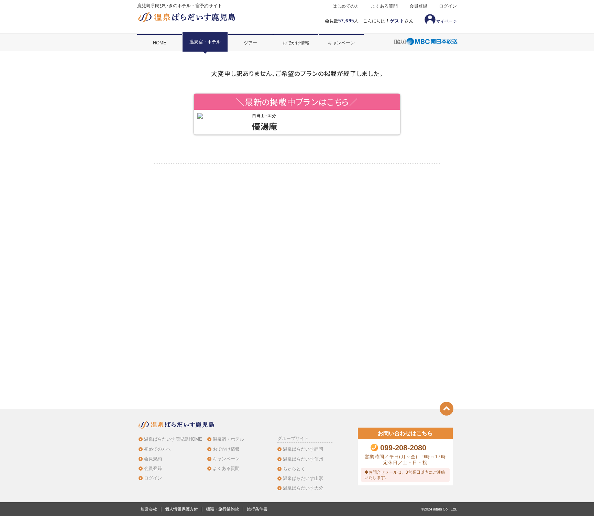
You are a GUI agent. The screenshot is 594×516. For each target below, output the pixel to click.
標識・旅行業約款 (222, 509)
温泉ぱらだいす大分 (303, 488)
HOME (159, 42)
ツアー (250, 42)
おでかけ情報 (296, 42)
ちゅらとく (294, 468)
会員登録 (418, 6)
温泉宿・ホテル (205, 41)
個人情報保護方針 (181, 509)
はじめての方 (345, 6)
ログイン (448, 6)
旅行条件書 (257, 509)
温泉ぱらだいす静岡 (303, 449)
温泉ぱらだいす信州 (303, 459)
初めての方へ (157, 449)
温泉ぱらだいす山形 (303, 478)
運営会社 (149, 509)
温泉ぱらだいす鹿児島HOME (173, 439)
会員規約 (153, 458)
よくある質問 (384, 6)
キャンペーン (341, 42)
